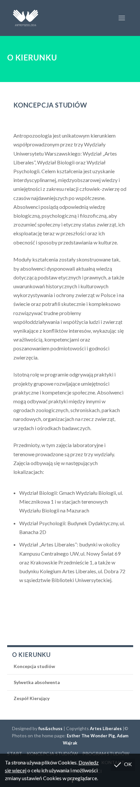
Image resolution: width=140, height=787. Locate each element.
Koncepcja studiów (34, 666)
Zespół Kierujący (31, 698)
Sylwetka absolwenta (37, 682)
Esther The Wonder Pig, (92, 735)
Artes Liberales (106, 728)
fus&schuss (50, 728)
